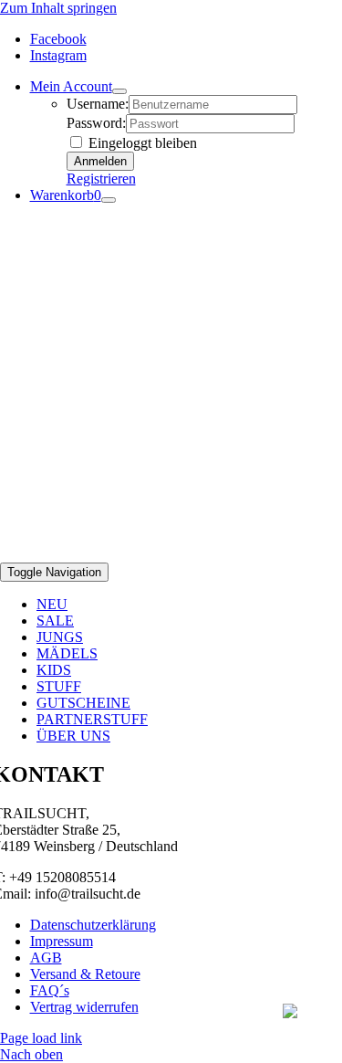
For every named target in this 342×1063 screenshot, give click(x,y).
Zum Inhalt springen (58, 8)
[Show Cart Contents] (108, 200)
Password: (96, 123)
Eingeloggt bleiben (141, 143)
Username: (98, 103)
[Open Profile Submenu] (119, 91)
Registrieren (101, 178)
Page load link (41, 1038)
